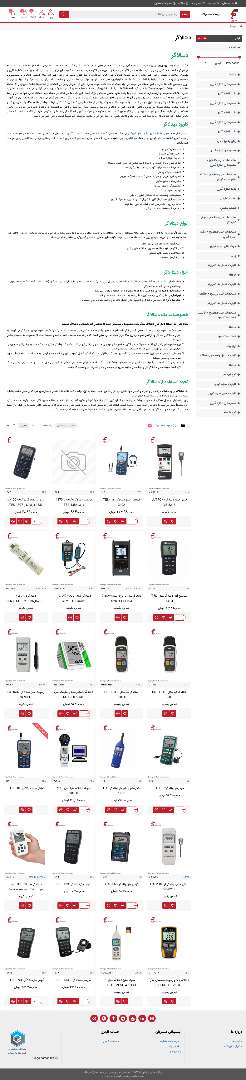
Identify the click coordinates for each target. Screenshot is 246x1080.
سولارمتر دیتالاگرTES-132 (169, 788)
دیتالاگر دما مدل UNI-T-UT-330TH (121, 695)
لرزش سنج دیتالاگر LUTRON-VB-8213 (169, 502)
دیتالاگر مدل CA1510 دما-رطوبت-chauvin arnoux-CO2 (26, 887)
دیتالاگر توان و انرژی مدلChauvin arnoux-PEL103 (121, 599)
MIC (92, 685)
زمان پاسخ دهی (226, 141)
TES (139, 492)
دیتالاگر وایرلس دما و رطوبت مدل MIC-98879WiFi (73, 695)
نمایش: (23, 426)
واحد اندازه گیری (226, 189)
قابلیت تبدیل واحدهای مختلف (218, 355)
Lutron (186, 492)
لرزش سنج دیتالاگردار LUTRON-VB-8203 (169, 887)
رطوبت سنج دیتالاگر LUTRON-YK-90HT (25, 695)
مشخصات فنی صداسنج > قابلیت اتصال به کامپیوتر (217, 315)
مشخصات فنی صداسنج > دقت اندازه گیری (218, 234)
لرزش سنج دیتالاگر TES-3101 (26, 788)
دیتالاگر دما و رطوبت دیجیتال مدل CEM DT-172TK (169, 983)
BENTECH (41, 588)
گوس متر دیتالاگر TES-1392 (121, 884)
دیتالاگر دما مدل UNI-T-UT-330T (169, 695)
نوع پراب (231, 346)
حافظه (232, 274)
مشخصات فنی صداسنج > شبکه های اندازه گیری (218, 177)
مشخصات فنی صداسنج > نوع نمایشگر (218, 220)
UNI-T (186, 685)
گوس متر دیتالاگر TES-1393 (74, 884)
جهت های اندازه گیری (223, 246)
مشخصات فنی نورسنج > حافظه (217, 293)
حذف (200, 38)
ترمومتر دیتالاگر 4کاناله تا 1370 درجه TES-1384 (74, 502)
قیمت (232, 47)
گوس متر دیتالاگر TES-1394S (26, 980)
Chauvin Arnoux (133, 588)
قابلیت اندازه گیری (225, 384)
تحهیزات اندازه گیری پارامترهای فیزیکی (149, 134)
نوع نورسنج (229, 374)
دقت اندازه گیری (226, 93)
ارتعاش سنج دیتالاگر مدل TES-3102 (121, 502)
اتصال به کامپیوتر (226, 336)
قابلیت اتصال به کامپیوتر (222, 265)
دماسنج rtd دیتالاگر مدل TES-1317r (169, 599)
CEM (91, 588)
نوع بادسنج (229, 412)
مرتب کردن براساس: (66, 426)
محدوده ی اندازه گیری (223, 84)
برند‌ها (232, 74)
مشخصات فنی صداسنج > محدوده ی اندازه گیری (221, 163)
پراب (233, 255)
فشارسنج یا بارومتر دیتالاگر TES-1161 (121, 791)
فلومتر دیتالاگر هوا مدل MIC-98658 (74, 791)
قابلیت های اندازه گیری (222, 393)
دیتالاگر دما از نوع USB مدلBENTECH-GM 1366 (25, 599)
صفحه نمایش (228, 198)
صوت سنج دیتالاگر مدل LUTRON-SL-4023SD (121, 983)
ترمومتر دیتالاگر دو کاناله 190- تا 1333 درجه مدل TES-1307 (25, 502)
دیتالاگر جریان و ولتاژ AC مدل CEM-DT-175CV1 (74, 599)
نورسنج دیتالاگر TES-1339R (74, 980)
